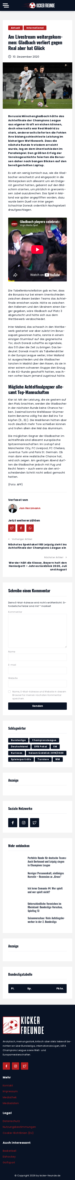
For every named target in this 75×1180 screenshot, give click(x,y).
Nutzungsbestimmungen (19, 1127)
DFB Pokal (40, 746)
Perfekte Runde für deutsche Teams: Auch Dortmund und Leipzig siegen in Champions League (47, 860)
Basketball (9, 1151)
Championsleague (44, 740)
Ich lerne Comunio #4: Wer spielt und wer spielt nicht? (45, 889)
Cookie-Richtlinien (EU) (18, 1133)
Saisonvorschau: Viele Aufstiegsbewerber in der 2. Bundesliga (46, 919)
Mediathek (10, 1097)
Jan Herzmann (29, 508)
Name (11, 651)
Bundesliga (18, 740)
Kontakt (8, 1085)
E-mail (12, 664)
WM (57, 759)
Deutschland (19, 746)
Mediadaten (11, 1103)
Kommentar (15, 611)
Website (12, 678)
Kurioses (16, 752)
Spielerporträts (21, 759)
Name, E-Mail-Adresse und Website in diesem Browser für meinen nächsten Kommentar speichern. (39, 695)
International (35, 27)
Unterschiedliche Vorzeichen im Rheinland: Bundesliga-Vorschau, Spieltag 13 (45, 906)
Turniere (43, 759)
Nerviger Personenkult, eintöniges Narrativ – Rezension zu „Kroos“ (46, 874)
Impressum (10, 1091)
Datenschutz (11, 1121)
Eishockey (9, 1156)
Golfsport (9, 1162)
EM (55, 746)
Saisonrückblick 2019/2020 (46, 752)
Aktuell (15, 27)
